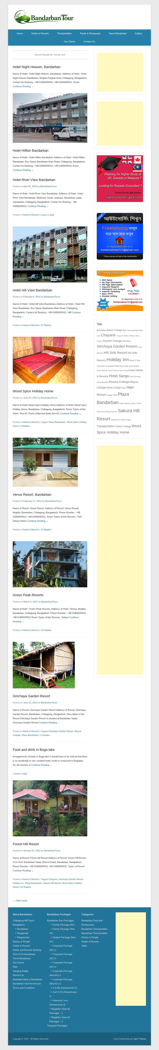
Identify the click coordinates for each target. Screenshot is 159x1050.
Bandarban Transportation (94, 929)
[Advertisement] (120, 72)
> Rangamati (21, 933)
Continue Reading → (23, 86)
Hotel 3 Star (134, 360)
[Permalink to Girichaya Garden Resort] (50, 665)
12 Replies (46, 325)
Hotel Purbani (113, 370)
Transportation (64, 33)
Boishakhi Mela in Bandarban (27, 979)
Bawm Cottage (114, 330)
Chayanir (53, 879)
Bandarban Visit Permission (27, 983)
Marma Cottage (119, 381)
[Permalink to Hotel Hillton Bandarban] (50, 118)
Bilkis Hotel (127, 330)
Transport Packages (57, 1025)
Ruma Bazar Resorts (109, 412)
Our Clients (69, 41)
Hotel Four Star (121, 366)
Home (20, 33)
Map (15, 966)
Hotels (131, 370)
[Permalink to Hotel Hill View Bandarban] (50, 254)
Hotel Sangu (119, 376)
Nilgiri (124, 388)
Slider (84, 945)
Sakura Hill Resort (52, 883)
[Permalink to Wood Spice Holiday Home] (50, 360)
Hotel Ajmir (101, 366)
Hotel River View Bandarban (34, 180)
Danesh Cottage (112, 340)
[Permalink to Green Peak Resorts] (50, 564)
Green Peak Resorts (28, 595)
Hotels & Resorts (40, 33)
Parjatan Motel (112, 395)
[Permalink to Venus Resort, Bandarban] (50, 462)
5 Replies (25, 426)
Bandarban (101, 330)
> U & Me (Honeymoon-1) (63, 987)
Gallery (138, 33)
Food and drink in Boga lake (34, 750)
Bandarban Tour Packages (60, 920)
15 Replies (46, 630)
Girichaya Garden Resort (31, 696)
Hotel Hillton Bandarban (30, 150)
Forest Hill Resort (26, 844)
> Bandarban (21, 929)
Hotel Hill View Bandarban (32, 290)
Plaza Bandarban (57, 422)
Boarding (135, 330)
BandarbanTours (48, 186)
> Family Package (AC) (62, 924)
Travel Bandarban (118, 33)
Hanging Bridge (20, 971)
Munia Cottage (113, 387)
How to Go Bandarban (24, 954)
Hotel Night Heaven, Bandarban (36, 67)
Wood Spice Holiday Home (33, 391)
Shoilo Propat (126, 420)
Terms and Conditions (24, 987)
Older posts (20, 900)
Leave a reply (47, 215)
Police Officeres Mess (127, 403)
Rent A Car (18, 975)
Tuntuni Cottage (123, 426)
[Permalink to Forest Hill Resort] (50, 808)
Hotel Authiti (109, 366)
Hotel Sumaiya (135, 377)
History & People (21, 941)
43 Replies (25, 887)
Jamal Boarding (102, 382)
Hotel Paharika (102, 370)
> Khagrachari (22, 937)
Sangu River (115, 420)
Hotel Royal (123, 370)
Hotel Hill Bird (134, 366)
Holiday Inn (18, 883)
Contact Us (89, 41)
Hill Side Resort (115, 352)
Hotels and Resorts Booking (27, 950)
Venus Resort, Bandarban (32, 494)
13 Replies (46, 529)
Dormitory (126, 341)
